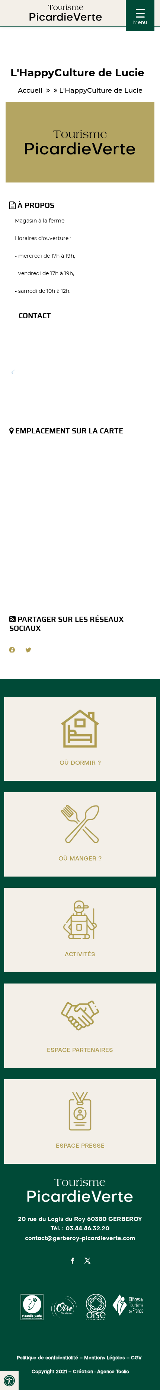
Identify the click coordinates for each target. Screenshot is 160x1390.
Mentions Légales (104, 1358)
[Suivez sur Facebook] (73, 1261)
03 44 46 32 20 (48, 344)
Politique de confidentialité (47, 1358)
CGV (137, 1358)
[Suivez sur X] (87, 1261)
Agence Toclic (113, 1372)
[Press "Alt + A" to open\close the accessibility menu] (9, 1380)
